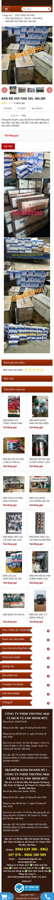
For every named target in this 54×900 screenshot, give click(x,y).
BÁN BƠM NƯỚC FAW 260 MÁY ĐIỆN (39, 421)
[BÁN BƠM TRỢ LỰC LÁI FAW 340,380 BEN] (40, 523)
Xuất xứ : (15, 115)
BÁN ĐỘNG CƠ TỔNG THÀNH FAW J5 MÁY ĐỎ (12, 423)
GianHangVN (33, 898)
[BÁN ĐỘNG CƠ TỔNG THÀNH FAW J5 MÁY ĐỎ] (14, 406)
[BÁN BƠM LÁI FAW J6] (14, 601)
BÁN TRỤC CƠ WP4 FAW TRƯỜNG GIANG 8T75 (13, 501)
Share (8, 108)
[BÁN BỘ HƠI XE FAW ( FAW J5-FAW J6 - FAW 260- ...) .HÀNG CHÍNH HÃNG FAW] (14, 445)
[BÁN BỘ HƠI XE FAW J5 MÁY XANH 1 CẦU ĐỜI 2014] (40, 445)
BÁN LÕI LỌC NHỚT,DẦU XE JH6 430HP (12, 578)
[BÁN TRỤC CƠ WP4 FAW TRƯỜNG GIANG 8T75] (14, 484)
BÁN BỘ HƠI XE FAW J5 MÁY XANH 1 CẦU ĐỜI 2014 (39, 462)
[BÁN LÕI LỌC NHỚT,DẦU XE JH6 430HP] (14, 562)
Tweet (23, 108)
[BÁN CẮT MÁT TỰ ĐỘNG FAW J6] (40, 601)
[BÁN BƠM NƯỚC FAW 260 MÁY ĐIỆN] (40, 406)
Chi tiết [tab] (8, 146)
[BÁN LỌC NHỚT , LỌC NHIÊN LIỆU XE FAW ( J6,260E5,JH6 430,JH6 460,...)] (40, 484)
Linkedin (38, 108)
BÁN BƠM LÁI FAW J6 (13, 614)
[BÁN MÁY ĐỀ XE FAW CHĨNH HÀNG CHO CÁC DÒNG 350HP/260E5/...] (40, 562)
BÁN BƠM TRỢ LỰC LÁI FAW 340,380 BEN (40, 538)
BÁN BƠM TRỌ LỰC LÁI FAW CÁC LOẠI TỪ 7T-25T (13, 540)
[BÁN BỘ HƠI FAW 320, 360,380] (27, 55)
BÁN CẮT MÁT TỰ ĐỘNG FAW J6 (38, 616)
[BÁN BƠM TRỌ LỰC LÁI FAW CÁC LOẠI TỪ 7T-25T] (14, 523)
